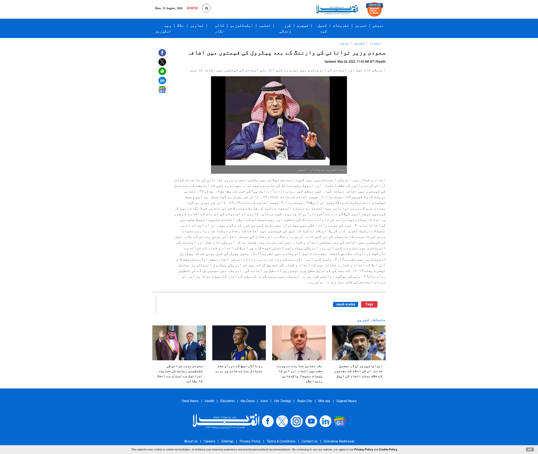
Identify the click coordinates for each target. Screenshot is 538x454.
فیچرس (303, 25)
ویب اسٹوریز (163, 28)
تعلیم (265, 25)
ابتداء (375, 43)
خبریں (361, 25)
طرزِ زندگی (285, 28)
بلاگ (180, 25)
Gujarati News (346, 401)
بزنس (345, 43)
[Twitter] (282, 421)
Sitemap (227, 441)
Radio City (304, 401)
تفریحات (341, 25)
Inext (264, 401)
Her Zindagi (282, 401)
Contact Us (310, 441)
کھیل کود (322, 28)
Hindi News (190, 401)
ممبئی (378, 25)
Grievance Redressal (339, 441)
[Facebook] (268, 421)
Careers (209, 441)
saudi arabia (345, 304)
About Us (191, 441)
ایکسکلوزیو (241, 25)
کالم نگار (219, 28)
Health (209, 401)
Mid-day (324, 401)
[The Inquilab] (226, 421)
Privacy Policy (250, 441)
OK (530, 449)
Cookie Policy (388, 449)
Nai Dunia (247, 401)
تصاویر (197, 25)
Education (227, 401)
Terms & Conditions (281, 441)
